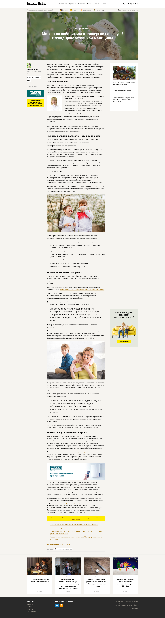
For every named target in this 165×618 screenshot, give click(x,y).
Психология (63, 4)
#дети (28, 80)
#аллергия (30, 77)
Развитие (81, 4)
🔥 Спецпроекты (85, 10)
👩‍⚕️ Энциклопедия (99, 10)
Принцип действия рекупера (70, 503)
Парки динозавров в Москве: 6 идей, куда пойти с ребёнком (124, 83)
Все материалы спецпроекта (58, 544)
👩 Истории (64, 10)
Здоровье (72, 4)
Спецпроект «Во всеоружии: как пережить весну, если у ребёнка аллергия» (35, 103)
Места (104, 4)
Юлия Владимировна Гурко (64, 549)
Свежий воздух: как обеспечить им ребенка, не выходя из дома (74, 524)
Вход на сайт (133, 3)
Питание (97, 4)
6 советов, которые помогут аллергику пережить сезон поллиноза (75, 528)
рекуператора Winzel (83, 452)
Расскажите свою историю (128, 10)
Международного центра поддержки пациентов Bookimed (82, 289)
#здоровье (37, 77)
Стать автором (31, 611)
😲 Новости (74, 10)
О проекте (30, 604)
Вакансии (30, 609)
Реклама (29, 607)
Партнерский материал (82, 29)
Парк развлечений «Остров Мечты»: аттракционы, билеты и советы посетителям (124, 99)
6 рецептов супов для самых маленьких (122, 91)
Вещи (89, 4)
